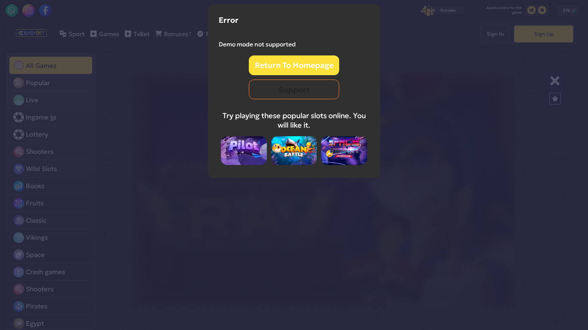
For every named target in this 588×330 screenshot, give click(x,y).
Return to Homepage (294, 65)
